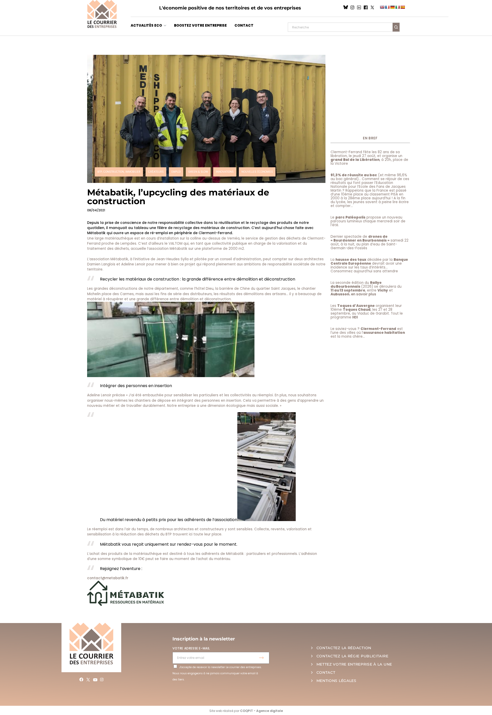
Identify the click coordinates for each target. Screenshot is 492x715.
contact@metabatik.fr (107, 578)
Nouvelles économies (257, 172)
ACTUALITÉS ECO (146, 25)
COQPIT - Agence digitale (261, 711)
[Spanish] (402, 7)
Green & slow (198, 172)
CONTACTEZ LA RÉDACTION (343, 648)
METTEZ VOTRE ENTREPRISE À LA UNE (354, 664)
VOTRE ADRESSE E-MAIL (191, 648)
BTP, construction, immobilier (118, 172)
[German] (392, 7)
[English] (382, 7)
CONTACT (243, 25)
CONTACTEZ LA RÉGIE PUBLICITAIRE (352, 656)
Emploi (176, 172)
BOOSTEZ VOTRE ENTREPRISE (200, 25)
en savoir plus (363, 294)
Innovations (225, 172)
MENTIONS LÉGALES (336, 680)
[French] (387, 7)
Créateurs (156, 172)
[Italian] (397, 7)
